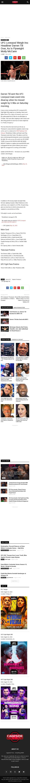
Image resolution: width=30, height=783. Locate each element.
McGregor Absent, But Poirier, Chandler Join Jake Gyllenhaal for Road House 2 (19, 329)
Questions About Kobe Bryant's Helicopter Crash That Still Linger (22, 379)
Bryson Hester (12, 550)
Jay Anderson (10, 577)
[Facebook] (6, 772)
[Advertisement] (15, 20)
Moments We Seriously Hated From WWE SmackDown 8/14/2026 (6, 379)
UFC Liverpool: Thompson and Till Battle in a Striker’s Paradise (7, 298)
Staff (3, 54)
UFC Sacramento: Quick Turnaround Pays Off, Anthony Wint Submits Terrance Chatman (13, 474)
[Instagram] (10, 772)
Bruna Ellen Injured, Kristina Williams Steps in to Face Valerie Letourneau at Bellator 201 (22, 299)
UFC (7, 40)
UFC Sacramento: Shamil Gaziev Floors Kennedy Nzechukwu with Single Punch (17, 491)
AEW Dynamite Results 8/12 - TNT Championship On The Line (7, 359)
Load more (14, 581)
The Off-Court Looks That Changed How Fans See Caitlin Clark (22, 420)
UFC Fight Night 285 (7, 634)
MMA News (3, 40)
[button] (28, 2)
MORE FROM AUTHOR (19, 307)
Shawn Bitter (9, 478)
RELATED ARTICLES (7, 307)
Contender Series (4, 550)
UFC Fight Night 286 (7, 679)
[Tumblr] (15, 772)
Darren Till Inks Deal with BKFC (19, 319)
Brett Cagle (7, 559)
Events (3, 478)
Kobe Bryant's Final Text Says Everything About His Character (22, 400)
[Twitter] (19, 772)
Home (2, 37)
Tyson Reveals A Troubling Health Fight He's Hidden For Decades (22, 359)
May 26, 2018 (13, 225)
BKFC (2, 315)
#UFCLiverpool (21, 220)
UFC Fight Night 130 (6, 281)
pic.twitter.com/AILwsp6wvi (9, 222)
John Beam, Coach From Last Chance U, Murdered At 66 (7, 420)
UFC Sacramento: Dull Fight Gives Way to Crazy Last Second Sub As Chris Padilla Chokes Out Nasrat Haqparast (19, 499)
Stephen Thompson (16, 279)
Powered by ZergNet (17, 339)
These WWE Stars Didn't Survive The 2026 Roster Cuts (6, 400)
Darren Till (8, 279)
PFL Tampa (4, 589)
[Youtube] (23, 772)
